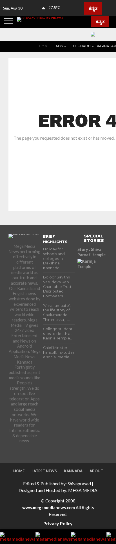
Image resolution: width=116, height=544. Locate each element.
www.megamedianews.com (48, 507)
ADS (59, 46)
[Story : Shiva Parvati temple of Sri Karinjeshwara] (93, 275)
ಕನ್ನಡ (93, 8)
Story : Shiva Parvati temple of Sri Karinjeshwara (91, 252)
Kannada (73, 471)
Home (44, 46)
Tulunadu (81, 46)
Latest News (44, 471)
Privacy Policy (58, 523)
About (96, 471)
